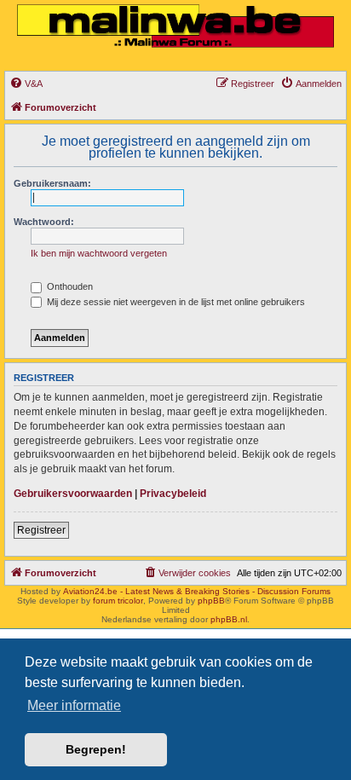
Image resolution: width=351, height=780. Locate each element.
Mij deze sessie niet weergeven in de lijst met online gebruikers (174, 302)
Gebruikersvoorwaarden (73, 494)
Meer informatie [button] (74, 705)
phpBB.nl (228, 619)
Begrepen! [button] (96, 749)
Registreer (41, 530)
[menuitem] (26, 83)
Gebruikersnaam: (52, 183)
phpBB (211, 600)
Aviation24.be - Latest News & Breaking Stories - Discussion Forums (197, 591)
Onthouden (68, 286)
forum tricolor (118, 600)
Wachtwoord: (44, 222)
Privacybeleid (173, 494)
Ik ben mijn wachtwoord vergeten (99, 253)
